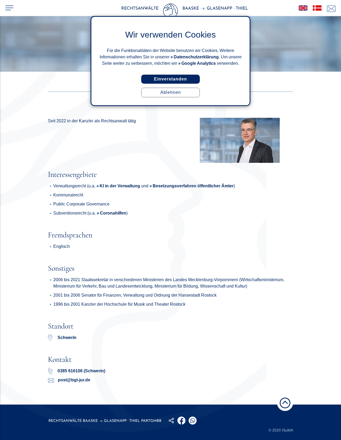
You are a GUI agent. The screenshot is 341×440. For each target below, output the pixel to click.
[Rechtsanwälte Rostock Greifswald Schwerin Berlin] (170, 12)
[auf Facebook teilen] (181, 421)
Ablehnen (170, 92)
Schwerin (67, 337)
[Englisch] (303, 8)
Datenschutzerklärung (196, 57)
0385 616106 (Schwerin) (80, 371)
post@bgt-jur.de (73, 380)
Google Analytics (198, 63)
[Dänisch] (317, 8)
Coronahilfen (113, 213)
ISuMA (287, 430)
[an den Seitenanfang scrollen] (285, 403)
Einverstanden (170, 79)
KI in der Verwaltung (120, 186)
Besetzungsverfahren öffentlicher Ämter (193, 186)
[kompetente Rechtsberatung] (331, 8)
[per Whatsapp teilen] (193, 421)
